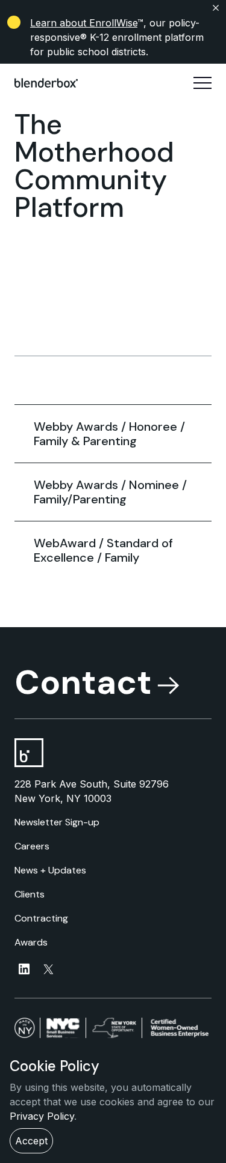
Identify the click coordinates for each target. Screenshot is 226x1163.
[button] (202, 83)
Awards (31, 942)
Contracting (41, 918)
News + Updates (50, 870)
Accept (31, 1141)
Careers (31, 846)
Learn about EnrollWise (83, 23)
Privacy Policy (42, 1116)
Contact (83, 682)
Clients (29, 894)
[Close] (113, 8)
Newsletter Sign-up (56, 822)
